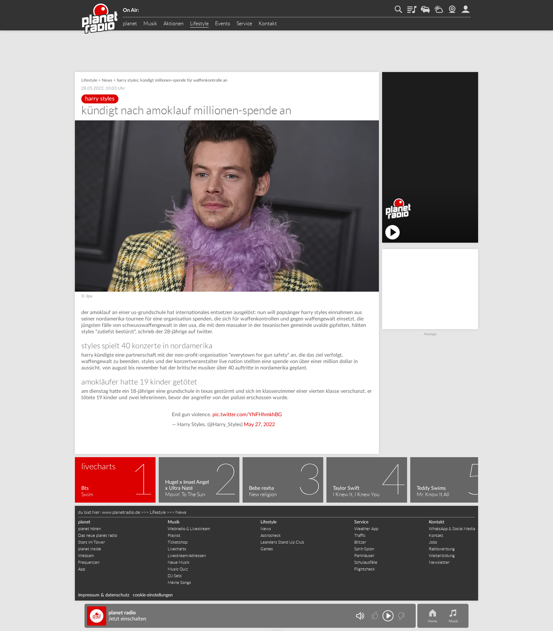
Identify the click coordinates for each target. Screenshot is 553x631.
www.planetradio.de (121, 512)
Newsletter (439, 562)
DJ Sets (175, 575)
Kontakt (268, 23)
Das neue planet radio (97, 535)
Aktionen (174, 23)
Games (266, 548)
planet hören (89, 528)
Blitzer (360, 542)
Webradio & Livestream (189, 528)
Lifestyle (199, 23)
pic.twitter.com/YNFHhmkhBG (247, 414)
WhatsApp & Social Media (452, 528)
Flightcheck (364, 569)
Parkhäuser (364, 555)
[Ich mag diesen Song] (375, 615)
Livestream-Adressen (187, 555)
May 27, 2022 (259, 424)
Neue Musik (178, 562)
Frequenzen (89, 562)
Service (244, 23)
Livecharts (177, 548)
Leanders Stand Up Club (282, 542)
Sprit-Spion (364, 548)
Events (222, 23)
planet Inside (89, 548)
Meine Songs (179, 582)
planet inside (465, 7)
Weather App (366, 528)
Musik (150, 23)
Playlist (412, 7)
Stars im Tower (91, 542)
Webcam (452, 7)
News (107, 80)
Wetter (439, 7)
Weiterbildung (442, 555)
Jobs (433, 542)
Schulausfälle (365, 562)
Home (432, 621)
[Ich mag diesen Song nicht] (400, 615)
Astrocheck (270, 535)
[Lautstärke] (359, 615)
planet (130, 23)
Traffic (425, 7)
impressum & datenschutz (103, 595)
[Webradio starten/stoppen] (388, 615)
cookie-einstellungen (153, 595)
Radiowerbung (442, 548)
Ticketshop (178, 542)
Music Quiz (178, 569)
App (81, 569)
